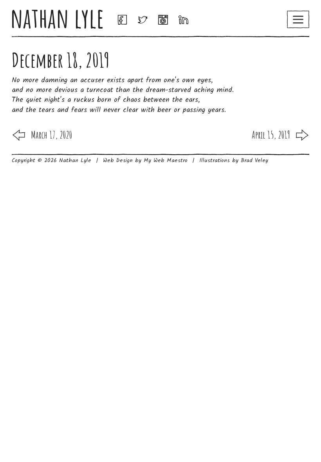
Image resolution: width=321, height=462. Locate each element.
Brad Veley (254, 160)
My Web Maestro (166, 160)
